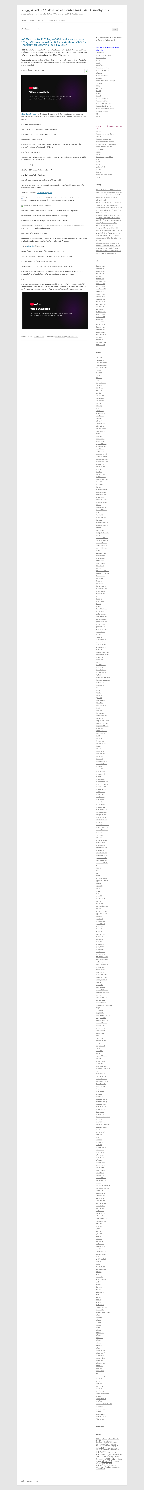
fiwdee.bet (99, 578)
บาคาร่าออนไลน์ (101, 1279)
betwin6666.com (101, 500)
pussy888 (99, 78)
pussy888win (100, 949)
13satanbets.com (101, 363)
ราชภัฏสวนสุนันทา (102, 1307)
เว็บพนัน (98, 1396)
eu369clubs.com (101, 563)
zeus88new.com (101, 1251)
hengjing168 (100, 657)
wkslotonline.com (101, 1216)
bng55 (98, 512)
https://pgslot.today (102, 76)
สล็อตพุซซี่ (99, 1345)
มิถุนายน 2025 (100, 302)
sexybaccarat (100, 149)
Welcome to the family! (57, 20)
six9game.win (100, 1028)
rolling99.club (100, 967)
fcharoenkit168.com (102, 571)
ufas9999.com (100, 1163)
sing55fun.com (100, 1025)
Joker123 (99, 698)
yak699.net (99, 1231)
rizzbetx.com (100, 962)
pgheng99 (99, 886)
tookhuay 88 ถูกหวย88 (103, 1117)
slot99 (98, 60)
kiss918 (98, 96)
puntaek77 (99, 939)
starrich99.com (101, 1074)
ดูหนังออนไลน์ (100, 167)
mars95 (98, 776)
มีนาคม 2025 (100, 309)
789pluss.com (100, 385)
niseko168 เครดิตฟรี (109, 1449)
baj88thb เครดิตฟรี (102, 1443)
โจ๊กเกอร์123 (100, 53)
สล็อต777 (99, 1328)
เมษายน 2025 (100, 307)
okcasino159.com (101, 840)
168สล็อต (99, 373)
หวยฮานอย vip (100, 1376)
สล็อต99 (98, 1335)
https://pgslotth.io (102, 98)
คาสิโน (98, 1257)
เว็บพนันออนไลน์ (101, 1399)
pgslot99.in (99, 903)
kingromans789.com (102, 721)
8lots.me (99, 390)
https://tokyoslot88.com (104, 106)
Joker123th (99, 703)
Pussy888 (99, 942)
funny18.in (99, 606)
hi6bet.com (99, 660)
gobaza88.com (100, 632)
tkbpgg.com (100, 1112)
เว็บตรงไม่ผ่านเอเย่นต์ (102, 1394)
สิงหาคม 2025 (100, 296)
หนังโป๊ (98, 1373)
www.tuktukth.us (101, 1218)
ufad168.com (100, 1142)
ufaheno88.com (101, 1147)
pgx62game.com (101, 911)
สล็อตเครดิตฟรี (100, 1353)
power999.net (100, 921)
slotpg (98, 86)
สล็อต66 (98, 1323)
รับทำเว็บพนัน (100, 1305)
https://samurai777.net (103, 103)
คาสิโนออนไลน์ (101, 1259)
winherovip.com (101, 1213)
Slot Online (99, 1038)
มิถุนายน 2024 (100, 332)
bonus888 (99, 520)
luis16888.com (100, 754)
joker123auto (100, 700)
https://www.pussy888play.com (106, 144)
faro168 (98, 172)
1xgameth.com (101, 383)
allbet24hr (99, 421)
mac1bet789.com (101, 764)
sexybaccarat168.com (103, 1015)
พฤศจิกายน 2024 (101, 319)
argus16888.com (101, 444)
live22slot (99, 738)
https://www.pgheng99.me (104, 157)
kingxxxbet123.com (102, 723)
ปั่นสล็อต (98, 1284)
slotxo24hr (99, 83)
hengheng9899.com (102, 652)
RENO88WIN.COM (102, 957)
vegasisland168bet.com (103, 1185)
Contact (41, 20)
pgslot (98, 114)
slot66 (98, 63)
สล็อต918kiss (100, 1333)
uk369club (31, 246)
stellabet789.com (101, 1076)
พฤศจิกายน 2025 (101, 289)
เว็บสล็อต (99, 1401)
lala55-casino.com (101, 731)
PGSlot (98, 893)
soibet (98, 1053)
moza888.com (100, 802)
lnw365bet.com (101, 741)
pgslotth (99, 909)
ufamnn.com (100, 1155)
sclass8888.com (101, 1003)
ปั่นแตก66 (99, 1287)
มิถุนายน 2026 (100, 271)
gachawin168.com (101, 614)
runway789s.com (101, 980)
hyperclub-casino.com (103, 677)
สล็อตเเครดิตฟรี (101, 1358)
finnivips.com (100, 576)
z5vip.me (99, 1236)
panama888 (100, 850)
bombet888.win (101, 515)
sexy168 (98, 1008)
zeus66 (98, 1249)
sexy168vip (99, 1010)
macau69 (99, 766)
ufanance (99, 1160)
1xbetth (98, 91)
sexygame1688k (101, 1018)
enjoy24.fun (100, 561)
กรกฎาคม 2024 (101, 329)
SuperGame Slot (101, 1084)
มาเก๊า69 (98, 1302)
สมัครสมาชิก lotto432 (103, 1312)
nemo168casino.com (102, 825)
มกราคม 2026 (100, 284)
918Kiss (98, 393)
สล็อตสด (98, 1348)
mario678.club (100, 771)
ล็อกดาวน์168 (100, 1310)
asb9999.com (100, 449)
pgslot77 (108, 1452)
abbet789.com (100, 413)
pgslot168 (99, 896)
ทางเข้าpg (99, 1272)
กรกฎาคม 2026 (101, 269)
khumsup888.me (101, 716)
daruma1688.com (101, 545)
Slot (97, 1036)
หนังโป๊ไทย (99, 88)
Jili (97, 688)
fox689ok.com (100, 591)
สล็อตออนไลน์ (100, 1350)
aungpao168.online (102, 454)
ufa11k (98, 1130)
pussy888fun (100, 944)
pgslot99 (99, 901)
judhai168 (99, 710)
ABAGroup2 (100, 411)
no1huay (99, 832)
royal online (100, 972)
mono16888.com (101, 799)
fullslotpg (99, 599)
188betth (99, 378)
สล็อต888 (99, 73)
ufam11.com (100, 1150)
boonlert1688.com (102, 523)
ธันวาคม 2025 (100, 286)
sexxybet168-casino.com (104, 1005)
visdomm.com (100, 1201)
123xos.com (100, 360)
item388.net (100, 683)
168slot (98, 370)
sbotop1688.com (101, 997)
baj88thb (99, 472)
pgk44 (98, 891)
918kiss (98, 131)
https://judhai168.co (102, 68)
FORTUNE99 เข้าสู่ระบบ (103, 1444)
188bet (98, 375)
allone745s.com (101, 429)
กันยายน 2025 (100, 294)
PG (97, 865)
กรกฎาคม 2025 (101, 299)
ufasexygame (100, 1165)
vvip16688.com (101, 1203)
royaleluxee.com (101, 975)
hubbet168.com (101, 670)
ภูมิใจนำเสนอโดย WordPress (29, 1481)
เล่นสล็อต (99, 1389)
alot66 (98, 434)
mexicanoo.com (101, 787)
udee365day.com (101, 1127)
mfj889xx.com (100, 792)
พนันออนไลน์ (100, 1292)
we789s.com (100, 1211)
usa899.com (100, 1173)
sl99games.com (101, 1033)
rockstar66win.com (102, 964)
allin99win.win (100, 423)
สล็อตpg (98, 1340)
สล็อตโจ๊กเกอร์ (100, 1363)
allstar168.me (100, 431)
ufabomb (99, 1140)
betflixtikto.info (101, 492)
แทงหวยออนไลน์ (101, 1417)
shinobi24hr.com (101, 1023)
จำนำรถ (98, 1262)
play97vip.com (100, 916)
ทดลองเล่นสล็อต (101, 1269)
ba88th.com (100, 464)
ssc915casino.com (101, 1066)
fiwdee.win (99, 581)
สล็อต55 (98, 1320)
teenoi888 (99, 1094)
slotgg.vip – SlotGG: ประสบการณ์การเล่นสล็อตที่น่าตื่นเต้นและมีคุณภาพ (65, 10)
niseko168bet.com (102, 827)
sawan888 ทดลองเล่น (102, 992)
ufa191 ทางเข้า (100, 1132)
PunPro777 (99, 931)
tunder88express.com (103, 1124)
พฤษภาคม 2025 (101, 304)
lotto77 (98, 749)
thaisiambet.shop (101, 1099)
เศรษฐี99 (98, 1411)
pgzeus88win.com (101, 914)
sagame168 (99, 985)
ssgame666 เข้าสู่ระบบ (103, 1069)
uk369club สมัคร (60, 337)
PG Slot (98, 868)
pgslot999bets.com (102, 906)
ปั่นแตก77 (99, 1290)
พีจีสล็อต (98, 1297)
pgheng (98, 883)
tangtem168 (100, 1091)
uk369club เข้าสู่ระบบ (28, 114)
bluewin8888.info (101, 507)
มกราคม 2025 (100, 314)
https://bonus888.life (102, 70)
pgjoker (98, 888)
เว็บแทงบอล (99, 1406)
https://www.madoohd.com (105, 134)
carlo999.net (100, 530)
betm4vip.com (100, 497)
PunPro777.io (100, 934)
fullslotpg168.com (101, 601)
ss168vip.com (100, 1061)
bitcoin (98, 505)
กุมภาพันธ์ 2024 (101, 342)
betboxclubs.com (101, 489)
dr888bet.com (100, 556)
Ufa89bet (99, 1135)
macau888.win (100, 769)
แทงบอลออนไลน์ (101, 1414)
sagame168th (100, 987)
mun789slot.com (101, 807)
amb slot (99, 436)
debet (98, 550)
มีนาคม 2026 (100, 279)
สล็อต (98, 1315)
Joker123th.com (101, 705)
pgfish (98, 876)
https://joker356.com (102, 101)
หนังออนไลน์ (100, 1371)
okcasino (99, 837)
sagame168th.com (102, 990)
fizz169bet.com (101, 586)
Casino (98, 535)
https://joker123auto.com (104, 139)
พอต (97, 1295)
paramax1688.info (102, 863)
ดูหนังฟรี (98, 169)
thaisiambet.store (101, 1104)
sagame (98, 136)
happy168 (99, 649)
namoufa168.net (101, 817)
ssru (97, 1071)
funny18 (98, 93)
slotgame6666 (100, 1046)
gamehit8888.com (101, 619)
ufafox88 (99, 1145)
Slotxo (98, 1048)
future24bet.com (101, 609)
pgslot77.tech (100, 898)
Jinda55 (98, 693)
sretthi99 (99, 1058)
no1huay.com (100, 835)
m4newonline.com (102, 761)
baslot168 (99, 482)
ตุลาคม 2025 (100, 291)
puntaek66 (99, 936)
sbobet (98, 995)
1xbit (97, 380)
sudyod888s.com (101, 1079)
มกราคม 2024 (100, 345)
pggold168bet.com (102, 878)
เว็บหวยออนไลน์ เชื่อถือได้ (104, 1404)
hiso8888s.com (101, 665)
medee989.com (101, 779)
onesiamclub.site (101, 848)
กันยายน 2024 (100, 324)
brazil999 (99, 528)
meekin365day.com (102, 782)
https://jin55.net (101, 58)
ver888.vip (99, 1190)
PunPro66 (99, 926)
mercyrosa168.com (102, 784)
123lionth (99, 357)
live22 (98, 162)
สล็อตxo (98, 1343)
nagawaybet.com (101, 812)
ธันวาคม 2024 (100, 317)
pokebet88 (99, 919)
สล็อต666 (99, 1325)
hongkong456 (100, 667)
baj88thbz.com (101, 474)
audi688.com (100, 451)
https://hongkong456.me (104, 175)
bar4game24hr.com (102, 479)
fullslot (98, 159)
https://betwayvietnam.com (105, 109)
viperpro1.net (100, 1193)
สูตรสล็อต (99, 1368)
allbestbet (99, 418)
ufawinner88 (100, 1168)
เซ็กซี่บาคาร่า (100, 1386)
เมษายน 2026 (100, 276)
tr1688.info (99, 1119)
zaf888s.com (100, 1241)
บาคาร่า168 (99, 1277)
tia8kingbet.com (101, 1109)
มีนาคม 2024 (100, 340)
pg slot (98, 152)
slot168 (98, 1043)
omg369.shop (100, 843)
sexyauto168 (100, 1013)
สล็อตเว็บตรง (100, 65)
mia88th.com (100, 794)
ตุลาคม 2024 (100, 322)
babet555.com (100, 467)
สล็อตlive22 (99, 1338)
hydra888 (99, 675)
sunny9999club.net (102, 1081)
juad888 (98, 708)
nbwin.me (99, 822)
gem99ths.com (101, 624)
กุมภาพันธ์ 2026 (101, 281)
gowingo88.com (101, 639)
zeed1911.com (100, 1246)
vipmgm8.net (100, 1196)
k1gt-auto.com (100, 713)
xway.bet (99, 1223)
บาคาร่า (98, 1274)
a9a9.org (99, 403)
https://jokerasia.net (102, 111)
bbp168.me (99, 484)
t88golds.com (100, 1086)
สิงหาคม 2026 (100, 266)
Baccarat (99, 469)
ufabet (98, 1137)
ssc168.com (99, 1063)
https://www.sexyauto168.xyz (105, 81)
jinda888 (99, 695)
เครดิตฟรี (99, 1383)
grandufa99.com (101, 644)
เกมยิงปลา (99, 1378)
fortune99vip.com (101, 589)
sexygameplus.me (102, 1020)
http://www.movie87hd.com (105, 142)
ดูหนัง (98, 164)
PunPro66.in (100, 929)
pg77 (97, 870)
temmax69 (99, 1096)
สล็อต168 (99, 1317)
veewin (98, 1183)
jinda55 (98, 1448)
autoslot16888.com (102, 459)
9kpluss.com (100, 398)
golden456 (99, 634)
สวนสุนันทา (99, 1366)
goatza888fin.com (101, 629)
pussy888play (100, 947)
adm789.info (100, 416)
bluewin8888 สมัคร (113, 1442)
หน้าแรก (23, 20)
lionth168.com (100, 733)
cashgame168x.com (102, 533)
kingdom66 (99, 718)
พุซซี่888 (98, 1300)
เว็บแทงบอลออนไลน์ (102, 1409)
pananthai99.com (101, 853)
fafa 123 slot (100, 566)
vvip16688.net (100, 1206)
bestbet (98, 487)
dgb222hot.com (101, 553)
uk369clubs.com (39, 337)
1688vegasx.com (101, 368)
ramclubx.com (100, 952)
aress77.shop (100, 439)
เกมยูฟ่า (98, 1381)
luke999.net (100, 756)
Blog (32, 20)
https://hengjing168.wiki (103, 55)
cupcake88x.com (101, 543)
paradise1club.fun (101, 858)
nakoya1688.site (101, 815)
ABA (97, 408)
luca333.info (100, 751)
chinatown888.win (102, 538)
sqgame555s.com (101, 1056)
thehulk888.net (101, 1107)
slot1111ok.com (101, 1041)
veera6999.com (101, 1178)
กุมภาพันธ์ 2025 (101, 312)
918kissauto (100, 396)
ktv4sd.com (100, 728)
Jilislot (98, 690)
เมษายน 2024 (100, 337)
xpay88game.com (101, 1221)
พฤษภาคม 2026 (101, 274)
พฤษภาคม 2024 (101, 335)
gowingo (99, 637)
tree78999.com (101, 1122)
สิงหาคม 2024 (100, 327)
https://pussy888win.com (104, 147)
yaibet (98, 1229)
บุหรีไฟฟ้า (99, 1282)
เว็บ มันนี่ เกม (100, 1391)
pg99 (97, 873)
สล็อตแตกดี (99, 1361)
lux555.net (99, 759)
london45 (99, 746)
